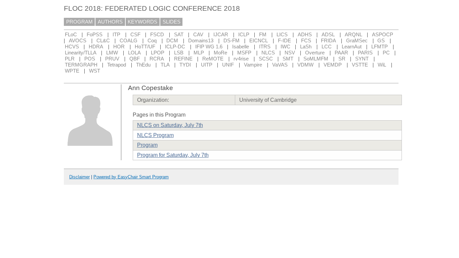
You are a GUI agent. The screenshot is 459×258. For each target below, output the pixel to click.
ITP (116, 34)
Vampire (253, 65)
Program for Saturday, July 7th (173, 155)
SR (341, 58)
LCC (327, 46)
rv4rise (241, 58)
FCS (306, 40)
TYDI (185, 65)
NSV (290, 52)
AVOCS (77, 40)
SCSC (266, 58)
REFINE (183, 58)
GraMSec (357, 40)
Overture (315, 52)
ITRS (264, 46)
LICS (282, 34)
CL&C (103, 40)
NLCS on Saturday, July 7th (170, 125)
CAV (198, 34)
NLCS (268, 52)
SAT (178, 34)
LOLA (134, 52)
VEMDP (333, 65)
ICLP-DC (175, 46)
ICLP (243, 34)
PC (386, 52)
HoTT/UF (145, 46)
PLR (70, 58)
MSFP (244, 52)
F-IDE (284, 40)
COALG (128, 40)
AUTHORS (110, 22)
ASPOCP (382, 34)
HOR (119, 46)
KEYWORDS (142, 22)
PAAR (341, 52)
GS (381, 40)
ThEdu (143, 65)
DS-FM (231, 40)
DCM (172, 40)
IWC (285, 46)
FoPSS (94, 34)
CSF (135, 34)
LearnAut (352, 46)
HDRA (96, 46)
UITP (206, 65)
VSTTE (360, 65)
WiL (382, 65)
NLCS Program (155, 135)
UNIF (228, 65)
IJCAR (220, 34)
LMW (112, 52)
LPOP (157, 52)
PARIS (365, 52)
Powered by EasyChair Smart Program (131, 176)
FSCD (157, 34)
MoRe (220, 52)
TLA (165, 65)
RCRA (157, 58)
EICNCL (258, 40)
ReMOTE (212, 58)
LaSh (305, 46)
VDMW (305, 65)
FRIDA (328, 40)
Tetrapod (116, 65)
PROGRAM (79, 22)
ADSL (328, 34)
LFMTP (379, 46)
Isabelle (240, 46)
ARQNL (353, 34)
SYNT (362, 58)
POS (89, 58)
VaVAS (280, 65)
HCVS (72, 46)
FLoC (71, 34)
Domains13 (200, 40)
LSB (178, 52)
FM (262, 34)
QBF (134, 58)
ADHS (305, 34)
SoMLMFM (315, 58)
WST (94, 71)
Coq (152, 40)
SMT (288, 58)
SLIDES (171, 22)
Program (147, 145)
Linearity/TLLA (80, 52)
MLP (199, 52)
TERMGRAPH (81, 65)
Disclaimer (79, 176)
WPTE (72, 71)
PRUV (112, 58)
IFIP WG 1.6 (208, 46)
